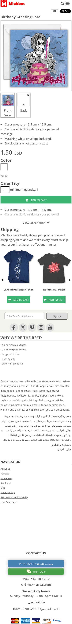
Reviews (5, 473)
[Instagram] (41, 327)
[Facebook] (14, 327)
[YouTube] (50, 327)
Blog (3, 487)
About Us (5, 468)
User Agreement (9, 502)
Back (23, 110)
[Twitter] (23, 327)
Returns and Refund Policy (14, 497)
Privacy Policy (8, 492)
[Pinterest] (32, 327)
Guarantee (6, 478)
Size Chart (6, 483)
